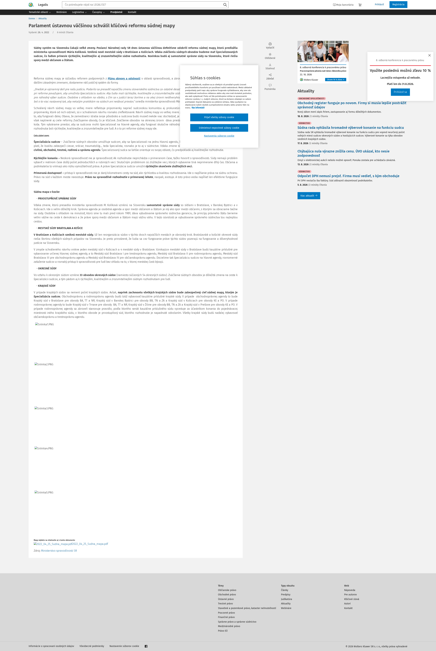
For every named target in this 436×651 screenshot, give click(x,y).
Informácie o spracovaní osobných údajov (51, 646)
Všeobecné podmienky (92, 646)
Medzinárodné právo (229, 626)
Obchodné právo (227, 594)
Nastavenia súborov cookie (219, 135)
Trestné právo (225, 603)
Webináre (286, 608)
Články (284, 590)
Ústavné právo (226, 599)
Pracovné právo (226, 612)
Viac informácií (198, 108)
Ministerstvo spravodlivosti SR (59, 550)
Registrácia (398, 4)
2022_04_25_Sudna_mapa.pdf (90, 544)
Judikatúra (286, 599)
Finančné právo (226, 617)
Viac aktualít (307, 195)
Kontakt (348, 608)
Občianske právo (227, 590)
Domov (32, 18)
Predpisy (285, 594)
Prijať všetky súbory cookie (219, 117)
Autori (347, 603)
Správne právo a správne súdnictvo (237, 621)
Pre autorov (350, 594)
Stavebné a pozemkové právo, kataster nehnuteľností (247, 608)
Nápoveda (349, 590)
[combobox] (145, 4)
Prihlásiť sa (400, 92)
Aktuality (42, 18)
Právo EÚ (223, 630)
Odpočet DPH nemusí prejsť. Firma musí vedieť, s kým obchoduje (348, 176)
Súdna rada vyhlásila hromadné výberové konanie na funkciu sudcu (351, 128)
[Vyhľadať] (225, 5)
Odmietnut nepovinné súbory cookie (219, 127)
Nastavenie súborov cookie (124, 646)
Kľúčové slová (351, 599)
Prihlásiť (379, 4)
